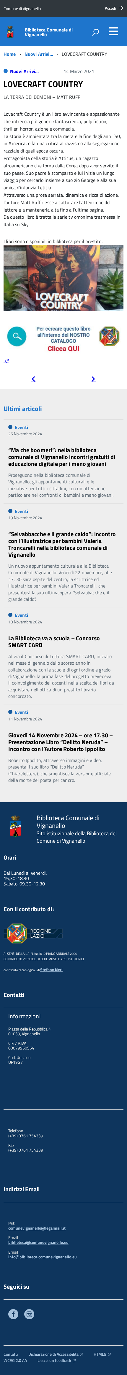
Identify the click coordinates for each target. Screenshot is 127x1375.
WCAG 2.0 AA (15, 1360)
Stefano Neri (51, 969)
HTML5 (100, 1354)
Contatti (11, 1354)
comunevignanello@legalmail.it (37, 1228)
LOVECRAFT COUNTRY (43, 83)
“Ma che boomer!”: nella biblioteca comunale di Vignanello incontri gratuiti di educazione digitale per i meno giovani (61, 456)
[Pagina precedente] (33, 380)
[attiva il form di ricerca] (95, 32)
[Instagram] (29, 1315)
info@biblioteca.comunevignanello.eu (42, 1257)
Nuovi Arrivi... (39, 54)
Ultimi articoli (23, 409)
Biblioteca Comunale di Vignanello (49, 32)
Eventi (21, 427)
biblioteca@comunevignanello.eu (38, 1242)
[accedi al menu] (113, 31)
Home (10, 54)
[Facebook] (13, 1315)
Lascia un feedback (54, 1360)
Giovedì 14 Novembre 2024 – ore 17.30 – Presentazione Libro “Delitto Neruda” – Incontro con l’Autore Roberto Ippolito (60, 742)
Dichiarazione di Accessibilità (53, 1354)
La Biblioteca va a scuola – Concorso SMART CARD (54, 641)
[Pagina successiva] (93, 380)
